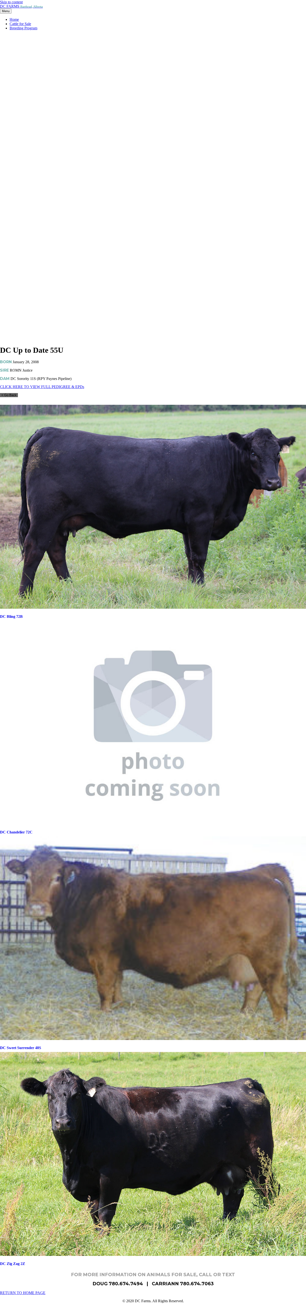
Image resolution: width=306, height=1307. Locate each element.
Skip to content (11, 2)
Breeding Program (23, 28)
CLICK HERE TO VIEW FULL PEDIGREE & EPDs (42, 387)
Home (14, 19)
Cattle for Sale (20, 24)
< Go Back (8, 395)
